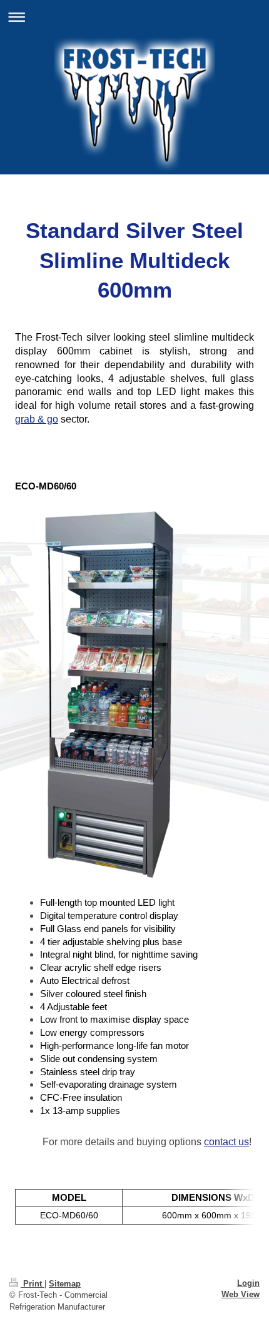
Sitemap (65, 1283)
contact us (226, 1141)
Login (248, 1283)
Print (32, 1283)
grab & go (36, 419)
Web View (240, 1294)
